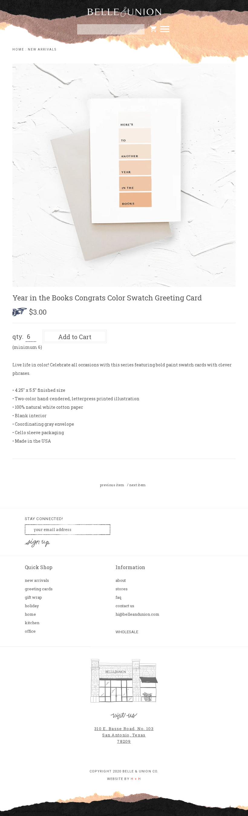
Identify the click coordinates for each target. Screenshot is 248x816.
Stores (122, 589)
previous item (112, 485)
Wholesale (127, 632)
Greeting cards (39, 589)
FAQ (118, 597)
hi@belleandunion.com (136, 614)
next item (137, 485)
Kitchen (32, 623)
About (121, 580)
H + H (136, 779)
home (18, 49)
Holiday (32, 606)
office (30, 631)
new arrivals (42, 49)
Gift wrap (33, 597)
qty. (17, 336)
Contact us (125, 606)
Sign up (37, 543)
